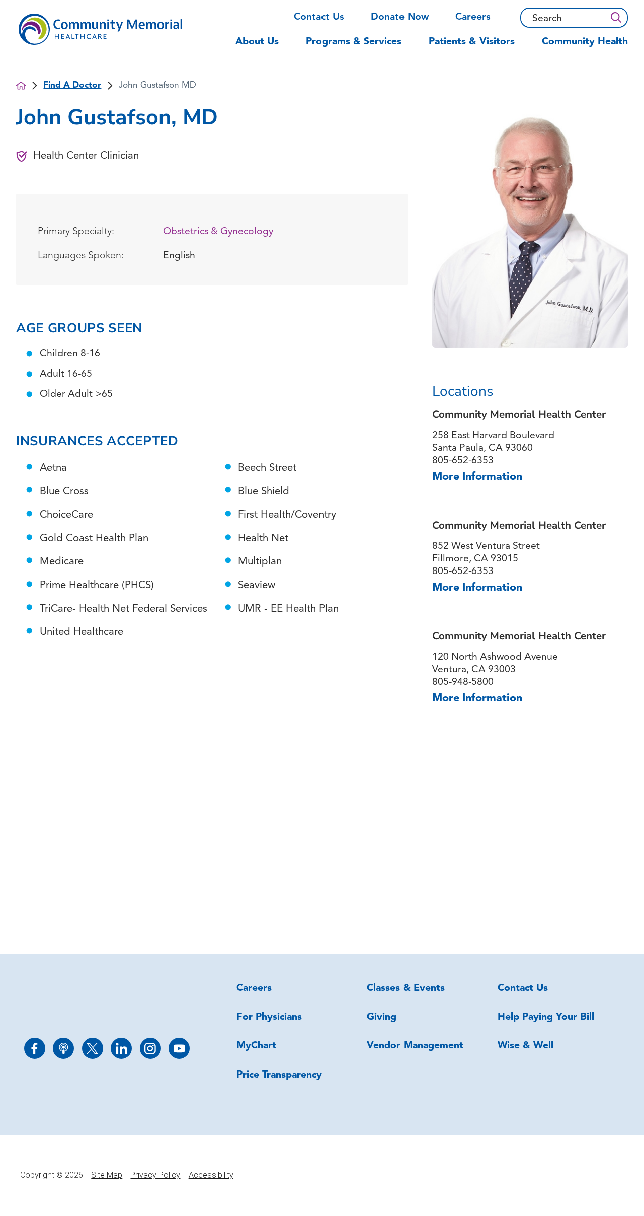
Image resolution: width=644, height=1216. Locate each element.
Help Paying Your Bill (546, 1017)
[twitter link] (92, 1048)
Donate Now (400, 17)
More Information (477, 477)
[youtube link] (179, 1048)
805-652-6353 (463, 461)
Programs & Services (353, 42)
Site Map (106, 1175)
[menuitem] (263, 46)
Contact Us (319, 17)
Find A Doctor (72, 85)
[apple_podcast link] (63, 1048)
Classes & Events (406, 988)
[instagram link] (150, 1048)
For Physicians (269, 1017)
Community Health (585, 42)
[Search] (616, 18)
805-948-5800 (463, 682)
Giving (381, 1017)
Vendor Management (415, 1046)
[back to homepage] (21, 85)
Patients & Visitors (472, 42)
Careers (473, 17)
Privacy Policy (155, 1175)
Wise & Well (525, 1046)
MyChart (256, 1046)
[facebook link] (34, 1048)
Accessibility (211, 1175)
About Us (257, 42)
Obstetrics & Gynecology (218, 232)
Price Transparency (279, 1075)
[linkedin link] (121, 1048)
